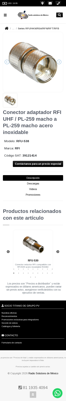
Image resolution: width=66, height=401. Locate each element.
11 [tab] (18, 273)
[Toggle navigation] (6, 15)
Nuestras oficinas (9, 313)
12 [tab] (23, 273)
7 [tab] (42, 269)
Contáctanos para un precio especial (38, 163)
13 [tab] (28, 273)
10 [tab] (13, 273)
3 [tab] (23, 269)
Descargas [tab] (33, 183)
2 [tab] (18, 269)
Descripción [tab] (33, 178)
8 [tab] (47, 269)
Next (57, 251)
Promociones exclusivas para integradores (20, 320)
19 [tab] (30, 277)
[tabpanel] (33, 252)
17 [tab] (47, 273)
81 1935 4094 (35, 387)
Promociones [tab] (33, 194)
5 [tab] (33, 269)
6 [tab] (37, 269)
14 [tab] (33, 273)
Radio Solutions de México (43, 373)
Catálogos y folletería (11, 326)
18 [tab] (52, 273)
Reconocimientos (9, 316)
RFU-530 (33, 260)
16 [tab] (42, 273)
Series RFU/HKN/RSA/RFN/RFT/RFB (38, 28)
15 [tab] (37, 273)
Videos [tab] (33, 189)
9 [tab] (52, 269)
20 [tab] (35, 277)
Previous (8, 251)
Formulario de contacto (12, 343)
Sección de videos (10, 323)
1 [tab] (13, 269)
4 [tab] (28, 269)
